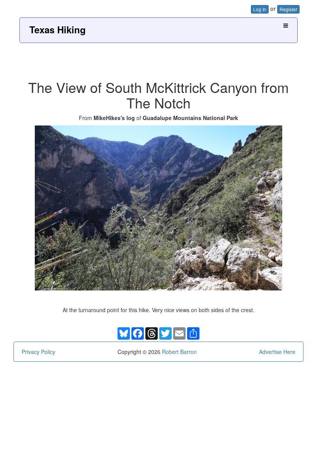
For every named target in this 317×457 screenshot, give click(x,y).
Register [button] (288, 9)
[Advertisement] (158, 58)
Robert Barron (179, 352)
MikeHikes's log (114, 118)
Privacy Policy (38, 352)
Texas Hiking (57, 29)
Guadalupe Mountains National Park (190, 118)
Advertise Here (277, 352)
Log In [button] (259, 9)
